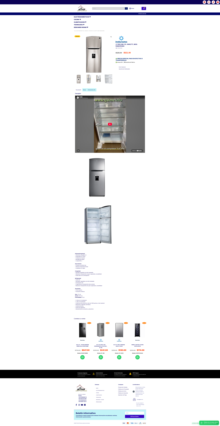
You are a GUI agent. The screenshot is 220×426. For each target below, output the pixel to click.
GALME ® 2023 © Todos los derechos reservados (82, 423)
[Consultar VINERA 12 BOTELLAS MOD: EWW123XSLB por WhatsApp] (137, 357)
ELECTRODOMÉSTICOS (80, 30)
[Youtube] (218, 2)
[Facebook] (204, 2)
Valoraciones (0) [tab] (91, 89)
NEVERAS (86, 30)
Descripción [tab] (78, 89)
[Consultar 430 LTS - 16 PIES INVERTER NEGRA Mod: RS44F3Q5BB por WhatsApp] (82, 357)
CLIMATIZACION (99, 395)
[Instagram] (209, 2)
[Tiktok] (213, 2)
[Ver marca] (123, 39)
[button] (111, 37)
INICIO (97, 388)
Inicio (75, 30)
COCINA (97, 392)
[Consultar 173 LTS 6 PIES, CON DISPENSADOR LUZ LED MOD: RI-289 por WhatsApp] (101, 357)
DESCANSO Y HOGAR (100, 399)
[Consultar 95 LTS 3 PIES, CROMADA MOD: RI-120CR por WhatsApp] (119, 357)
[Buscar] (126, 8)
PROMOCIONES (99, 401)
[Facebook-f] (76, 404)
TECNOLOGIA (98, 397)
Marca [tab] (84, 89)
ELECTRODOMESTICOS (100, 390)
